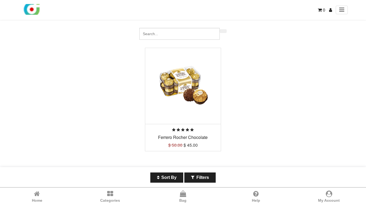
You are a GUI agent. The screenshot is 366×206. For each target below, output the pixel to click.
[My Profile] (330, 10)
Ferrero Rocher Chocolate (183, 137)
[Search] (223, 31)
